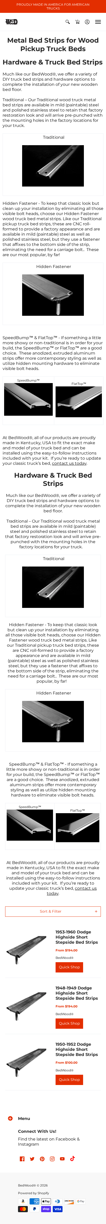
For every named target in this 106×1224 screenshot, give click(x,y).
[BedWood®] (11, 22)
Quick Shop (69, 967)
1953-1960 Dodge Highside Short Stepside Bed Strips (77, 937)
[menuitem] (68, 22)
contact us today (69, 463)
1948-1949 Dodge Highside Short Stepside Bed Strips (77, 993)
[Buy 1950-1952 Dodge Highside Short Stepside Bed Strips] (26, 1062)
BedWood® (65, 958)
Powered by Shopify (33, 1193)
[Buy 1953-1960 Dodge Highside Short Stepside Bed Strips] (26, 949)
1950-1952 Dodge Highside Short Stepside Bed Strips (77, 1049)
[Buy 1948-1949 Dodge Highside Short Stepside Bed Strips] (26, 1006)
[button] (68, 22)
